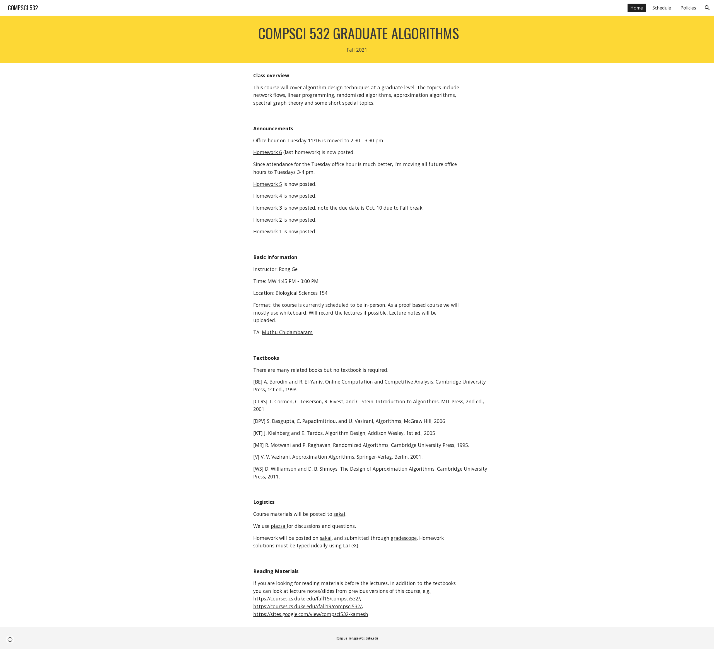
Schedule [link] (661, 8)
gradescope (404, 538)
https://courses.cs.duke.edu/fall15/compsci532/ (306, 598)
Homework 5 (267, 184)
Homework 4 (267, 195)
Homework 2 (267, 219)
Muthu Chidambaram (287, 332)
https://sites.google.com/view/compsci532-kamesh (310, 614)
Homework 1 (267, 231)
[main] (357, 39)
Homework (266, 207)
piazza (279, 526)
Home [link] (636, 8)
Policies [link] (688, 8)
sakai (339, 514)
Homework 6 (267, 152)
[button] (707, 8)
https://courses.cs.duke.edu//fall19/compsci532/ (307, 606)
